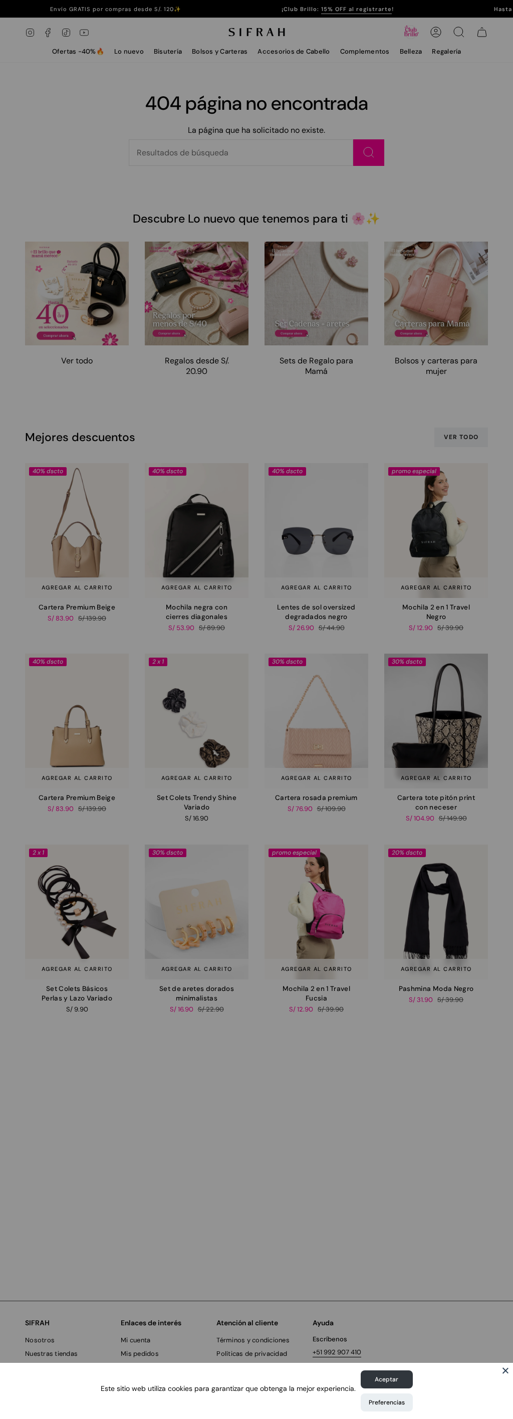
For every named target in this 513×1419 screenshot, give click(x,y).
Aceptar (386, 1379)
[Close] (505, 1370)
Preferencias (387, 1402)
